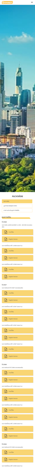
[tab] (17, 201)
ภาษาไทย (11, 232)
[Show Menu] (32, 2)
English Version (13, 239)
